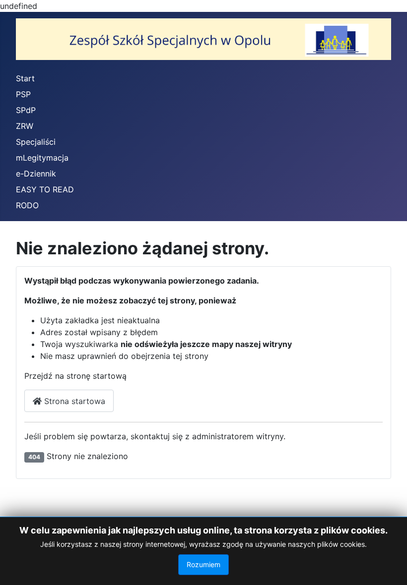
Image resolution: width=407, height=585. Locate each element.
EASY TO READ (45, 189)
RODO (27, 205)
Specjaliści (36, 142)
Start (25, 78)
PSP (23, 94)
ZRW (24, 126)
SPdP (26, 110)
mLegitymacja (42, 158)
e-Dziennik (36, 173)
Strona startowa (73, 401)
